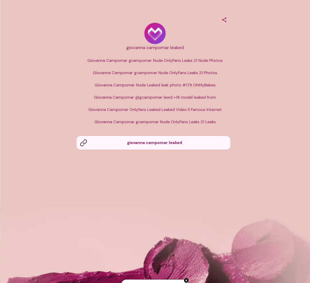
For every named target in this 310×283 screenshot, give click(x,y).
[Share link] (224, 19)
